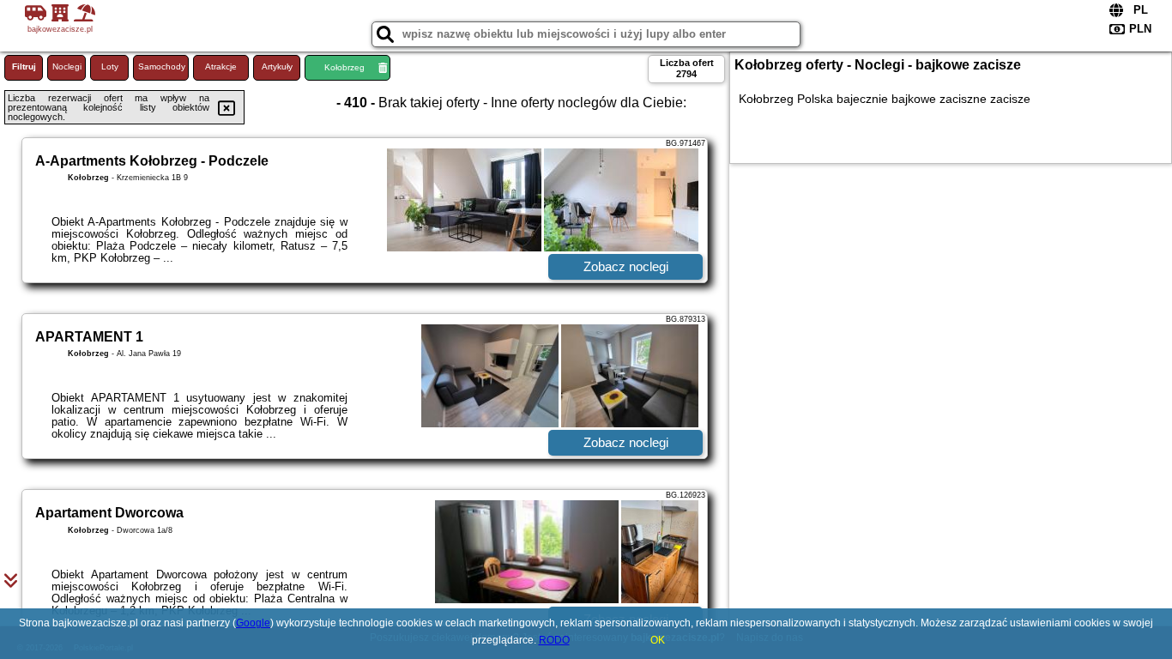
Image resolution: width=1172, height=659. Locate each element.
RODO (554, 640)
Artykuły (277, 66)
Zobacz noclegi (625, 266)
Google (253, 623)
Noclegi (67, 66)
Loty (109, 66)
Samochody (161, 66)
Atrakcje (221, 66)
